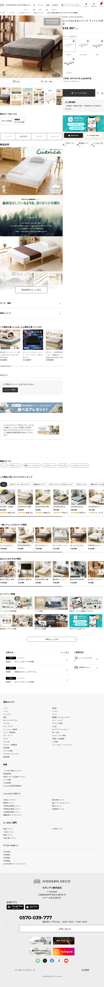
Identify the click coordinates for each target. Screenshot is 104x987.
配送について (7, 835)
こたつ (54, 714)
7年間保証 (6, 860)
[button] (101, 500)
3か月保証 (6, 851)
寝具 (4, 717)
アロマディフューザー (11, 753)
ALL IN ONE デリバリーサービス (14, 863)
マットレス (7, 714)
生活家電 (6, 747)
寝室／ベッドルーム (31, 465)
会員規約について (58, 809)
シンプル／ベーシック (79, 465)
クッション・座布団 (10, 729)
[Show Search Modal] (62, 5)
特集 (34, 7)
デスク (5, 738)
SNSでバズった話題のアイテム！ (14, 776)
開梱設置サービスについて (12, 815)
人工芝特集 (7, 783)
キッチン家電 (7, 750)
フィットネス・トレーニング (62, 744)
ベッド (11, 13)
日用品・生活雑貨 (58, 738)
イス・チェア (7, 726)
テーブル (6, 723)
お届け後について (9, 838)
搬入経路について (58, 799)
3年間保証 (6, 857)
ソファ (5, 708)
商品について (7, 828)
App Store (75, 135)
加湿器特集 (7, 773)
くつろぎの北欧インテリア (12, 770)
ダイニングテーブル (10, 720)
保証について (56, 805)
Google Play (94, 135)
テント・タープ (57, 720)
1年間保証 (6, 854)
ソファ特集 (7, 779)
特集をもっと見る (52, 639)
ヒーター (55, 711)
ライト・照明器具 (9, 732)
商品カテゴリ (27, 7)
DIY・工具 (55, 732)
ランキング (40, 7)
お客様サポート (55, 7)
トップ (2, 13)
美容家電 (6, 757)
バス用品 (55, 741)
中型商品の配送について (11, 809)
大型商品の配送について (11, 805)
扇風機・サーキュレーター (61, 717)
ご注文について (70, 144)
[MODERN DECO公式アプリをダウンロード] (83, 123)
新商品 (47, 7)
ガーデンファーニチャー (60, 729)
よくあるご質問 (98, 144)
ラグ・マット (7, 735)
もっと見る (65, 652)
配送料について (84, 144)
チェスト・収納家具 (10, 744)
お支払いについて (9, 799)
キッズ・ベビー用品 (59, 735)
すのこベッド (15, 465)
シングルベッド (24, 13)
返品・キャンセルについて (61, 802)
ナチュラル (63, 465)
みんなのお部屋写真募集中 (12, 786)
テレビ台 (6, 741)
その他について (57, 828)
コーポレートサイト (23, 970)
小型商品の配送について (11, 812)
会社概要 (85, 970)
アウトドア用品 (57, 723)
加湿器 (54, 708)
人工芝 (54, 726)
